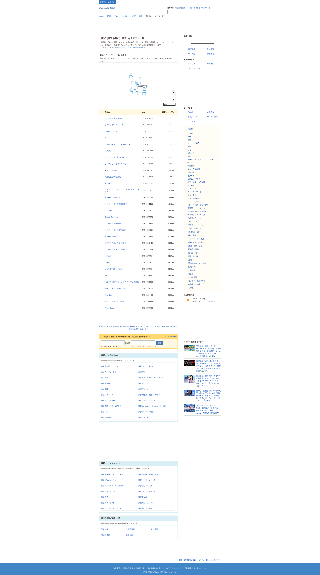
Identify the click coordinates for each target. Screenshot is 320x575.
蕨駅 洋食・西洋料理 (108, 400)
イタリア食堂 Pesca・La (114, 125)
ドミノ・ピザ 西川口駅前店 (116, 204)
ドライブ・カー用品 (196, 239)
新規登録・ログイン (107, 2)
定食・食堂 (192, 195)
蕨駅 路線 (129, 535)
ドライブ (190, 8)
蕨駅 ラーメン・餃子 (108, 372)
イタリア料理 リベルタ (114, 269)
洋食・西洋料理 (194, 169)
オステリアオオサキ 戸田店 (115, 243)
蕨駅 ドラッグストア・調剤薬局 (112, 486)
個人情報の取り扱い (154, 568)
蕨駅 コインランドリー (146, 503)
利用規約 (126, 568)
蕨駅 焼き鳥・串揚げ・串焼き (149, 395)
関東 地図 (104, 529)
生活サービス (193, 253)
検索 (217, 12)
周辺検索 (178, 8)
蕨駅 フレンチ (143, 389)
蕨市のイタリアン (140, 47)
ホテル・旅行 (212, 117)
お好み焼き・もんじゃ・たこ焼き (201, 159)
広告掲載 (187, 568)
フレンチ (191, 172)
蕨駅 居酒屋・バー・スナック (112, 366)
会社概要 (117, 568)
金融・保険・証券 (195, 246)
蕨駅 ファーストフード (146, 400)
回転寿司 (191, 153)
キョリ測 (191, 64)
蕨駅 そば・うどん (145, 383)
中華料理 (191, 166)
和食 (189, 137)
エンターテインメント (197, 225)
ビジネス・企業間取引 (197, 281)
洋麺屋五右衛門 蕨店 (113, 177)
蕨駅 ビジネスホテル (108, 480)
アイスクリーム (194, 202)
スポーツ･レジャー (195, 228)
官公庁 (191, 274)
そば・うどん (193, 146)
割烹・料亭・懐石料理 (196, 182)
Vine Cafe (108, 295)
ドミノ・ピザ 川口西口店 (115, 301)
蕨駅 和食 (104, 389)
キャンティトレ (111, 170)
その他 (191, 288)
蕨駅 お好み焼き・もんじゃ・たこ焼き (152, 406)
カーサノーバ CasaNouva (115, 288)
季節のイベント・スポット (198, 263)
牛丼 (189, 140)
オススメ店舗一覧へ (170, 336)
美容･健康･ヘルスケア (197, 242)
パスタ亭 (108, 151)
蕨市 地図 (154, 529)
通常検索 (171, 8)
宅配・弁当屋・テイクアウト (199, 205)
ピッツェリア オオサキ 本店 (116, 164)
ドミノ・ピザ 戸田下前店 (115, 230)
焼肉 (189, 156)
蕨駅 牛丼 (104, 412)
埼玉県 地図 (130, 529)
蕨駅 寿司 (141, 372)
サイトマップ (217, 2)
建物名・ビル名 (194, 284)
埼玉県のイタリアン (123, 47)
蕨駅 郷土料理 (106, 417)
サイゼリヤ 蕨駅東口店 (114, 118)
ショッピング (193, 221)
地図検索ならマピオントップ (197, 2)
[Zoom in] (174, 92)
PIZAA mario (109, 138)
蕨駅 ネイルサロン (108, 491)
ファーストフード (195, 192)
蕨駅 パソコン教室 (145, 508)
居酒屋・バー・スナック (197, 208)
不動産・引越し (194, 249)
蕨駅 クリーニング (145, 486)
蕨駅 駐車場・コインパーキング (112, 474)
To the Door (109, 308)
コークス (108, 263)
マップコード (205, 8)
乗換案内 (210, 64)
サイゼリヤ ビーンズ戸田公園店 (117, 250)
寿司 (189, 150)
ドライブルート (194, 68)
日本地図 (191, 49)
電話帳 (191, 112)
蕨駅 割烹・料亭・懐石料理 (111, 406)
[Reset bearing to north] (174, 100)
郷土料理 (191, 185)
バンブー (108, 211)
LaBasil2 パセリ (111, 131)
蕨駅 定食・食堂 (144, 417)
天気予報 (210, 112)
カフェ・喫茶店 (194, 198)
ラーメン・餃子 (194, 143)
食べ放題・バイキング (196, 215)
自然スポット (193, 267)
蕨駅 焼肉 (104, 378)
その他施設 (192, 277)
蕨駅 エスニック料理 (146, 412)
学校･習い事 (193, 256)
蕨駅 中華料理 (106, 383)
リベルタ (108, 256)
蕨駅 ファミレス (107, 395)
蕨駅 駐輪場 (142, 497)
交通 (190, 260)
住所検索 (210, 49)
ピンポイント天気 (210, 301)
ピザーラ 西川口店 (112, 198)
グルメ (191, 133)
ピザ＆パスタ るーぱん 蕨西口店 (117, 144)
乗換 (183, 8)
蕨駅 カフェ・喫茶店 (146, 366)
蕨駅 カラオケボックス (146, 491)
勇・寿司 (108, 183)
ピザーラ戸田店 (111, 237)
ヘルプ (209, 2)
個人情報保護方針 (138, 568)
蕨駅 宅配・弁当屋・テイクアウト (150, 378)
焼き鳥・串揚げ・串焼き (197, 211)
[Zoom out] (174, 96)
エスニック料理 (194, 179)
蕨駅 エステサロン (108, 503)
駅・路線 (191, 54)
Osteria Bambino (111, 217)
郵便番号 (197, 8)
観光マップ (192, 117)
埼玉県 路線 (105, 535)
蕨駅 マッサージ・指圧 (146, 480)
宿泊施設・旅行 (194, 232)
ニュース (191, 121)
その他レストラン (195, 218)
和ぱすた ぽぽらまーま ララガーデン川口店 (122, 282)
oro (106, 276)
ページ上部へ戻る (199, 560)
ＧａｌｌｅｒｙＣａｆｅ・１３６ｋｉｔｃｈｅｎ (122, 190)
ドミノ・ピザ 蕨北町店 (114, 157)
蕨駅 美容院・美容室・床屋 (148, 474)
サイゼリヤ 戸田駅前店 (114, 224)
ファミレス (192, 189)
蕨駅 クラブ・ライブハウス (111, 508)
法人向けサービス (200, 568)
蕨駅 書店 (104, 497)
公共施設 (191, 270)
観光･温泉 (192, 235)
